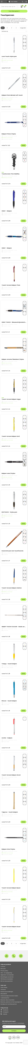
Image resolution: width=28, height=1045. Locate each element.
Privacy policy (4, 970)
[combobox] (8, 6)
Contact (3, 966)
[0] (21, 7)
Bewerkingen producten (7, 977)
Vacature (3, 989)
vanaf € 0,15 (6, 485)
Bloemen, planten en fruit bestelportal (11, 1002)
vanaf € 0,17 (6, 560)
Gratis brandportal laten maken (9, 995)
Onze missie (4, 987)
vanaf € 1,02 (6, 145)
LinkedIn (5, 1014)
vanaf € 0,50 (6, 106)
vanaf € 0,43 (6, 68)
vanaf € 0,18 (6, 599)
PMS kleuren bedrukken (7, 979)
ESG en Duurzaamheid (7, 981)
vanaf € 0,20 (6, 785)
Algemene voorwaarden (7, 975)
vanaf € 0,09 (6, 221)
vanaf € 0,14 (6, 370)
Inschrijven (14, 1030)
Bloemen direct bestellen (7, 1000)
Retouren (3, 968)
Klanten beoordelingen (7, 991)
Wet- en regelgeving (6, 972)
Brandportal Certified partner (9, 1004)
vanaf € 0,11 (6, 332)
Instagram (6, 1012)
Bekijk (23, 68)
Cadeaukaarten (5, 997)
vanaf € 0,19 (6, 710)
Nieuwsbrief (4, 993)
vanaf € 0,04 (6, 183)
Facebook (5, 1010)
